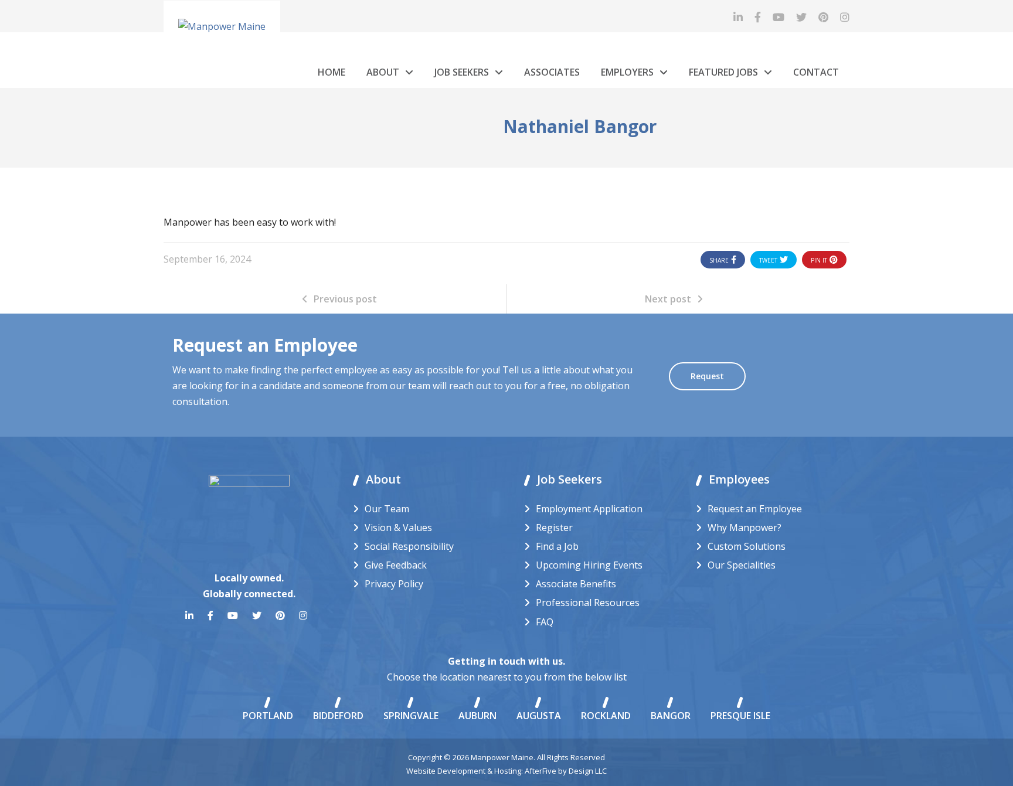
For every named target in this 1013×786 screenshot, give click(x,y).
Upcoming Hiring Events (589, 565)
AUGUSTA (538, 715)
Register (554, 527)
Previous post (345, 298)
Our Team (387, 508)
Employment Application (589, 508)
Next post (668, 298)
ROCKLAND (606, 715)
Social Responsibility (409, 546)
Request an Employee (755, 508)
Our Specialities (742, 565)
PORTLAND (268, 715)
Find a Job (557, 546)
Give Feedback (396, 565)
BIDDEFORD (338, 715)
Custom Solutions (747, 546)
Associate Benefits (576, 583)
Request (707, 376)
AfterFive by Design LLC (566, 770)
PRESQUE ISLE (740, 715)
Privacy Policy (394, 583)
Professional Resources (588, 602)
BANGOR (671, 715)
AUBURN (477, 715)
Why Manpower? (744, 527)
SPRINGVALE (410, 715)
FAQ (544, 621)
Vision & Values (398, 527)
